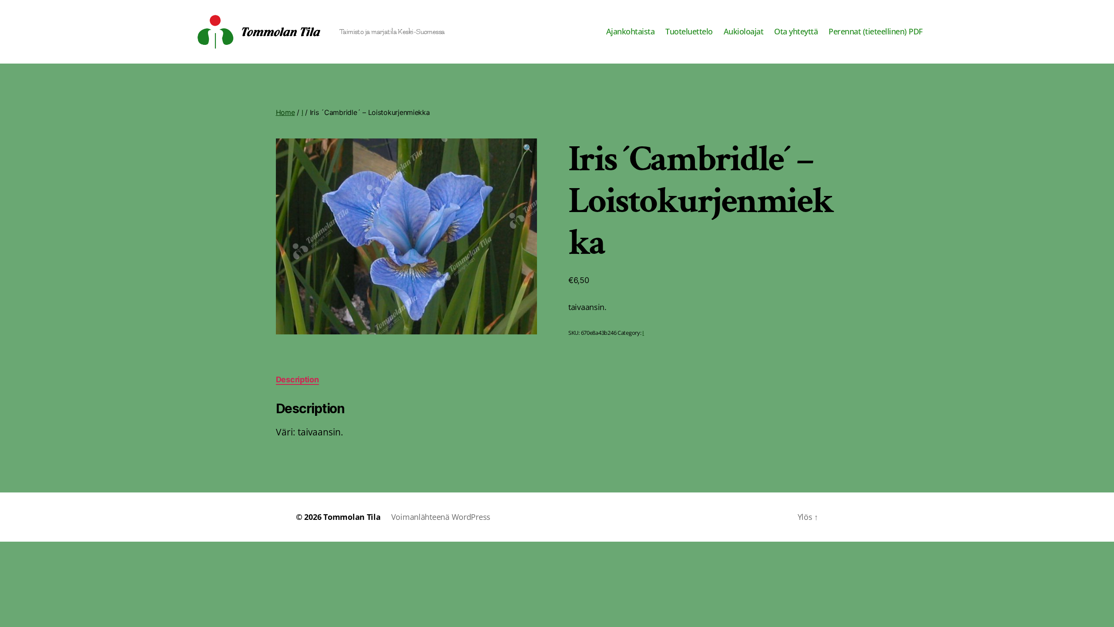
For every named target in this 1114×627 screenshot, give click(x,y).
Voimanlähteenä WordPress (441, 517)
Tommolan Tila (352, 517)
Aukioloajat (744, 32)
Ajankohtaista (630, 32)
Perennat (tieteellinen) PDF (876, 32)
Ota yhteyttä (796, 32)
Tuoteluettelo (689, 32)
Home (285, 112)
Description (297, 379)
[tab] (297, 379)
